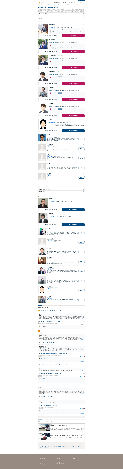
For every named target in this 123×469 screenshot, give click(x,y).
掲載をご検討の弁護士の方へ (60, 463)
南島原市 (68, 446)
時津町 (51, 288)
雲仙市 (65, 446)
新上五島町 (46, 447)
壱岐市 (59, 446)
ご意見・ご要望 (58, 458)
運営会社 (74, 458)
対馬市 (57, 446)
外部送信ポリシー (59, 462)
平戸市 (51, 240)
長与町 (70, 446)
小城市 (51, 298)
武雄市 (53, 201)
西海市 (63, 446)
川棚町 (78, 446)
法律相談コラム (41, 461)
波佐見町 (80, 446)
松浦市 (54, 446)
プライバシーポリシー (59, 461)
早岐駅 (58, 122)
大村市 (53, 216)
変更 (83, 13)
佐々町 (43, 447)
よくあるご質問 (41, 463)
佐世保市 (53, 27)
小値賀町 (41, 447)
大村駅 (57, 216)
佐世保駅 (58, 27)
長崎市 (41, 446)
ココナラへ (40, 0)
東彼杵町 (75, 446)
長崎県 (51, 27)
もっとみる (61, 416)
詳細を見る (81, 148)
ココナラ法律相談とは (42, 458)
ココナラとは (41, 462)
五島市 (61, 446)
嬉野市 (51, 269)
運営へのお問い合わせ (42, 464)
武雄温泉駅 (57, 201)
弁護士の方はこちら (81, 0)
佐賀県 (51, 201)
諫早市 (48, 446)
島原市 (46, 446)
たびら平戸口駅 (55, 240)
